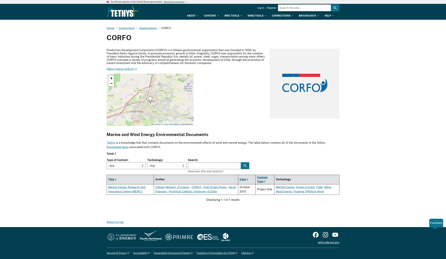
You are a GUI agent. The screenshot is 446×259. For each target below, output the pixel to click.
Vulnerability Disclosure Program (172, 253)
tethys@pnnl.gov (328, 242)
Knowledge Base (118, 147)
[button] (150, 99)
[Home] (123, 12)
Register (271, 8)
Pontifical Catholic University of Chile (193, 191)
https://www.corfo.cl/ (120, 69)
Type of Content (117, 160)
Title (111, 179)
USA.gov (246, 253)
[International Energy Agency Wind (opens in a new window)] (225, 237)
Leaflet (156, 124)
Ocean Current (305, 187)
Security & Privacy (117, 253)
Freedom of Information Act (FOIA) (216, 253)
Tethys (111, 142)
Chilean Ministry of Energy (172, 187)
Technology (154, 160)
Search (192, 160)
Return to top (115, 222)
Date (243, 179)
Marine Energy (285, 187)
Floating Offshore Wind (309, 191)
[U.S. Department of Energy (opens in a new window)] (122, 237)
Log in (260, 8)
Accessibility (140, 253)
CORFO (196, 187)
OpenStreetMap (171, 124)
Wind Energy (284, 191)
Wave (327, 187)
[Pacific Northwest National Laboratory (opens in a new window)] (149, 237)
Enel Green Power (215, 187)
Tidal (319, 187)
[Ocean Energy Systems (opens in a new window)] (208, 237)
